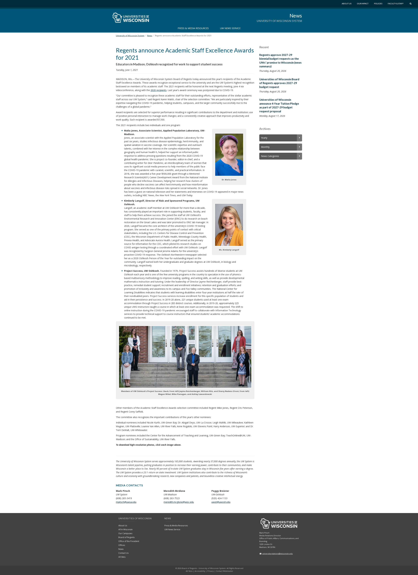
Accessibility (200, 571)
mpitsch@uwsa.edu (126, 502)
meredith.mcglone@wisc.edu (179, 502)
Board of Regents (126, 537)
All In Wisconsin (125, 529)
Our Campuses (125, 533)
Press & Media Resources (193, 28)
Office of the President (128, 541)
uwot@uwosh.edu (220, 502)
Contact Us (123, 553)
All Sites (121, 557)
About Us (346, 3)
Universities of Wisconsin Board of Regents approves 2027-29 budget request (279, 83)
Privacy (210, 571)
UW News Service (230, 28)
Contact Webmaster (224, 571)
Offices (121, 545)
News (295, 15)
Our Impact (363, 3)
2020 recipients (159, 90)
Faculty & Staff (396, 3)
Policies (378, 3)
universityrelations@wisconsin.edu (277, 553)
